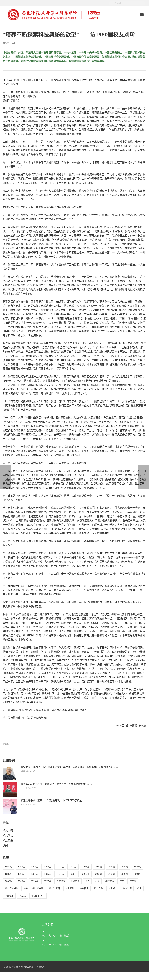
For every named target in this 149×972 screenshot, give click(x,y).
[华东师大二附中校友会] (54, 14)
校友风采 (8, 840)
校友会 (133, 881)
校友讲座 (127, 888)
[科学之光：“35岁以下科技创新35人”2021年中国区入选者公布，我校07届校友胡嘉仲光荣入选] (10, 772)
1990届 (21, 874)
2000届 (86, 874)
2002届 (111, 874)
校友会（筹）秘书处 (33, 888)
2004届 (137, 874)
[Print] (15, 43)
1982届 (111, 866)
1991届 (34, 874)
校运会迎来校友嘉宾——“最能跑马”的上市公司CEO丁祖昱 (51, 800)
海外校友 (9, 896)
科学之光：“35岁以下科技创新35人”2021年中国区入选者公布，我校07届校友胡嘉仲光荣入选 (69, 767)
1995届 (47, 874)
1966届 (34, 866)
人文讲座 (61, 881)
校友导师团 (54, 888)
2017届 (47, 881)
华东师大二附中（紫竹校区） (56, 945)
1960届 (6, 744)
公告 (87, 881)
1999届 (73, 874)
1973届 (73, 866)
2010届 (34, 881)
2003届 (124, 874)
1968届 (47, 866)
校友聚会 (112, 888)
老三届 (22, 896)
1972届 (60, 866)
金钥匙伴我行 (38, 896)
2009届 (21, 881)
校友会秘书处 (11, 888)
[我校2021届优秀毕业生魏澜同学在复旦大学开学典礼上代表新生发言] (10, 789)
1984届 (124, 866)
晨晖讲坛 (109, 881)
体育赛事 (75, 881)
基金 (97, 881)
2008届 (8, 881)
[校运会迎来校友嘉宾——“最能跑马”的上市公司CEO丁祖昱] (10, 806)
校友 (122, 881)
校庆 (139, 888)
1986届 (8, 874)
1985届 (137, 866)
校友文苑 (8, 830)
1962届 (21, 866)
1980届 (98, 866)
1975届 (86, 866)
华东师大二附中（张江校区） (56, 935)
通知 (5, 845)
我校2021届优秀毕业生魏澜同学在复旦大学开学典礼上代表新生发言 (56, 783)
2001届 (98, 874)
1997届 (60, 874)
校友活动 (8, 835)
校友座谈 (69, 888)
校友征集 (84, 888)
